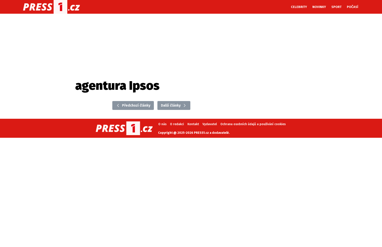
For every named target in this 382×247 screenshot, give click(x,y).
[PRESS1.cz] (51, 7)
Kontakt (193, 124)
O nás (162, 124)
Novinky (319, 7)
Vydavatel (209, 124)
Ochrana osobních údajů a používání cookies (253, 124)
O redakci (177, 124)
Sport (336, 7)
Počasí (352, 7)
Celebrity (299, 7)
